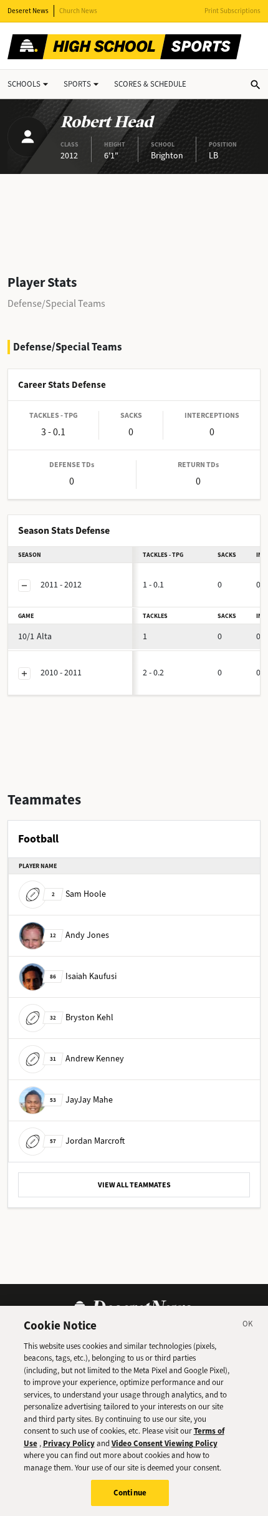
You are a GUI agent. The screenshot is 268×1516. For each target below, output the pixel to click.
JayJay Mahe (81, 1099)
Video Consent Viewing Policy (165, 1443)
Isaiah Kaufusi (83, 976)
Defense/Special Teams (56, 303)
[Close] (248, 1326)
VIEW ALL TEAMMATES (134, 1185)
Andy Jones (79, 934)
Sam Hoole (79, 893)
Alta (35, 636)
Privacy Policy (69, 1443)
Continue (129, 1492)
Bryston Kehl (81, 1017)
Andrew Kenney (87, 1058)
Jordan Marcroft (87, 1140)
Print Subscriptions (232, 11)
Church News (78, 11)
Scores (150, 84)
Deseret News (28, 11)
